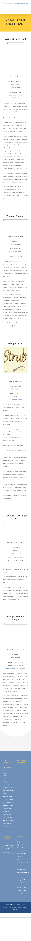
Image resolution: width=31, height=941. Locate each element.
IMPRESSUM (6, 907)
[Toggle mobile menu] (27, 11)
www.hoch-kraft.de (15, 98)
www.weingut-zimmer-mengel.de (15, 668)
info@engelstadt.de (22, 862)
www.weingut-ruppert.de (15, 256)
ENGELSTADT (21, 904)
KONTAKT (15, 909)
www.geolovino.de (15, 564)
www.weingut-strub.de (15, 399)
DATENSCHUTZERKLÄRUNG (19, 907)
